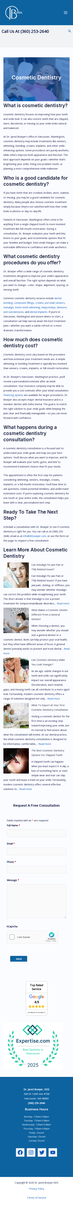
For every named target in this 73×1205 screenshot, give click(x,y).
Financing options (13, 395)
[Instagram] (31, 1152)
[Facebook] (20, 1152)
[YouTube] (53, 1152)
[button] (69, 31)
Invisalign (8, 307)
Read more (63, 603)
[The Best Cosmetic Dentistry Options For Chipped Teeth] (16, 761)
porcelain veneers (55, 302)
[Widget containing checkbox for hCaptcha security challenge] (32, 937)
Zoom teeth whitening (27, 307)
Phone (11, 861)
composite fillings (24, 302)
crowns (39, 302)
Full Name (13, 825)
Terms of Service (36, 1197)
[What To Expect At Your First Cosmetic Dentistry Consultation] (16, 715)
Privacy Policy (36, 1188)
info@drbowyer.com (34, 536)
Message (13, 880)
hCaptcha (12, 926)
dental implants (38, 312)
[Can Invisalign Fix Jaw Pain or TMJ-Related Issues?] (16, 575)
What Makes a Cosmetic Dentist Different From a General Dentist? (49, 614)
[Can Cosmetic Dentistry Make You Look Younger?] (16, 670)
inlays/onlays (48, 307)
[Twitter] (42, 1152)
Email (11, 843)
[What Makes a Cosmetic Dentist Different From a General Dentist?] (16, 620)
